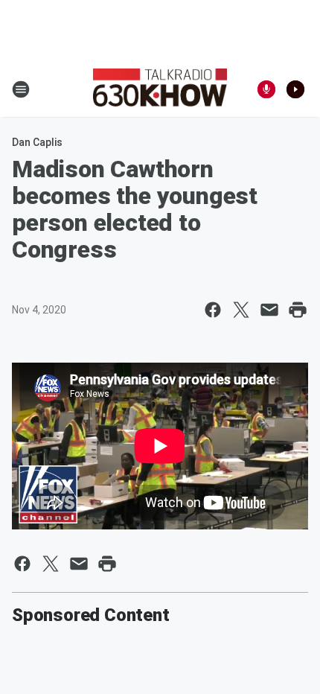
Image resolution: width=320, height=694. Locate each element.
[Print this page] (297, 309)
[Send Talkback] (266, 89)
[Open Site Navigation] (21, 89)
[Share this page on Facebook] (212, 309)
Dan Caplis (37, 142)
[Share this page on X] (241, 309)
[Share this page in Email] (269, 309)
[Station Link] (160, 89)
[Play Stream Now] (295, 89)
